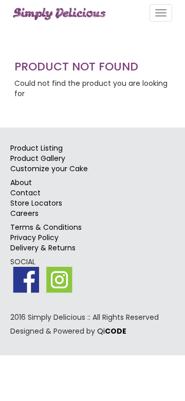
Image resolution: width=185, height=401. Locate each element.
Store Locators (36, 203)
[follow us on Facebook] (26, 280)
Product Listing (36, 148)
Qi (111, 331)
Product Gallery (37, 158)
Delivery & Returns (43, 248)
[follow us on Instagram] (59, 280)
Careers (24, 213)
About (21, 182)
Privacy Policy (34, 237)
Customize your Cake (49, 168)
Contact (25, 193)
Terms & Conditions (46, 227)
